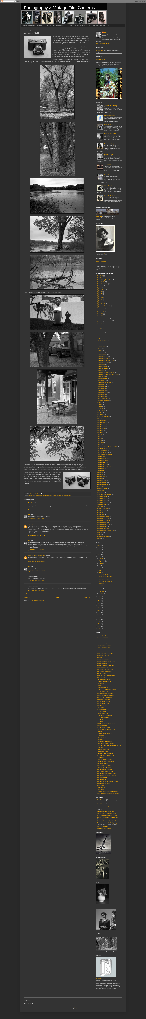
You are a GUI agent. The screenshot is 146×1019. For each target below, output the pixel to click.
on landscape (100, 735)
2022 (99, 554)
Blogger (76, 1008)
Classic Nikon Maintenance (104, 671)
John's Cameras (101, 705)
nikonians (99, 731)
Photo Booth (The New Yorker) (105, 743)
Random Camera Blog (103, 749)
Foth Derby (100, 332)
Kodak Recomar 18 (102, 378)
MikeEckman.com (102, 725)
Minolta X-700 (101, 428)
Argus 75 (99, 294)
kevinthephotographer (103, 709)
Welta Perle (100, 506)
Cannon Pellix (101, 312)
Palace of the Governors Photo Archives (107, 817)
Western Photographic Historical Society (108, 793)
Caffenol (99, 657)
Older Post (87, 597)
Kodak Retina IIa (101, 386)
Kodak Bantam (101, 352)
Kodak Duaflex (101, 364)
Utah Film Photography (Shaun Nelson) (107, 791)
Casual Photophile (102, 663)
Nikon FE (99, 440)
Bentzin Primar (101, 308)
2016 (99, 605)
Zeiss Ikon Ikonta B (102, 526)
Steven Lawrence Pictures (104, 765)
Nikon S (99, 444)
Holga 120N (100, 338)
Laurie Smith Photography (104, 717)
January (101, 593)
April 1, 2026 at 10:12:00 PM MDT (37, 580)
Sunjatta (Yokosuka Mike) (104, 767)
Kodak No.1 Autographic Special (105, 372)
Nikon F (99, 436)
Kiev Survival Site (101, 711)
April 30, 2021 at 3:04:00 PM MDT (37, 549)
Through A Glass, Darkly (103, 783)
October (101, 558)
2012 (99, 614)
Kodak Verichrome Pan (110, 133)
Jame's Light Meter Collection (105, 693)
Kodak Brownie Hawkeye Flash (105, 360)
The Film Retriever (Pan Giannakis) (106, 773)
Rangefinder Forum (102, 751)
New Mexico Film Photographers (106, 729)
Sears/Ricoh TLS (101, 490)
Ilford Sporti (100, 342)
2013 (99, 612)
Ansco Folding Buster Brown (104, 280)
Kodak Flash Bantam (102, 368)
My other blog (99, 50)
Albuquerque (31, 495)
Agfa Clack (100, 275)
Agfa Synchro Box (102, 278)
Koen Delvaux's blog (102, 713)
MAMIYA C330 (101, 410)
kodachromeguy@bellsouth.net (37, 555)
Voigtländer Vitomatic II (103, 502)
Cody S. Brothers (101, 673)
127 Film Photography (103, 637)
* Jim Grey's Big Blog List (104, 635)
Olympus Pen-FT (101, 462)
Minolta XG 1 (100, 430)
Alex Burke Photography (103, 643)
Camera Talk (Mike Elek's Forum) (106, 661)
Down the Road (101, 677)
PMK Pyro (45, 495)
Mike (29, 514)
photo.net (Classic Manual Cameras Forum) (109, 745)
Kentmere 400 (38, 495)
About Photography (101, 261)
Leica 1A (99, 402)
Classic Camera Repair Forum (105, 669)
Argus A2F (100, 298)
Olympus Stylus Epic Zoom (104, 466)
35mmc (99, 641)
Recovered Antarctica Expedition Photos (108, 820)
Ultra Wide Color (103, 586)
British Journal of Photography (105, 653)
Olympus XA (100, 468)
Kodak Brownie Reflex (103, 362)
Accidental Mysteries (102, 808)
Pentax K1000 (101, 476)
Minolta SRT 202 (101, 426)
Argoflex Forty (101, 290)
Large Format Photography (104, 715)
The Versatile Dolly (109, 143)
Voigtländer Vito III (67, 495)
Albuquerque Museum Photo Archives (107, 815)
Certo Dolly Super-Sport (103, 318)
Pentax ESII (100, 472)
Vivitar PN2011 (101, 492)
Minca (98, 418)
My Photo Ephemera (102, 826)
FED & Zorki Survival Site (104, 679)
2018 (99, 601)
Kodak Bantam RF (102, 354)
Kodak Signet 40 (108, 185)
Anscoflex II (100, 286)
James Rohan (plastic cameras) (105, 695)
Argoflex (99, 288)
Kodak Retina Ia (101, 390)
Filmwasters (100, 683)
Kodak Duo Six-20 (102, 366)
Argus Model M (101, 304)
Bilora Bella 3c (101, 310)
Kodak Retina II (101, 384)
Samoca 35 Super (102, 488)
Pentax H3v (100, 474)
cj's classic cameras (102, 667)
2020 (99, 596)
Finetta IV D (100, 330)
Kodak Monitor (101, 370)
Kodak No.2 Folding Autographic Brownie (108, 374)
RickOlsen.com (101, 757)
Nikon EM (99, 434)
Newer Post (27, 597)
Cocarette (99, 322)
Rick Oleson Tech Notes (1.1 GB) (106, 755)
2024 (99, 549)
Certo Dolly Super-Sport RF (104, 320)
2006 (99, 628)
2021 (99, 556)
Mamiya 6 (99, 412)
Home (57, 597)
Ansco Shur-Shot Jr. (102, 284)
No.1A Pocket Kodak (102, 452)
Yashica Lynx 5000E (102, 508)
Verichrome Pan (108, 154)
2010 (99, 619)
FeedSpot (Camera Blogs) (104, 681)
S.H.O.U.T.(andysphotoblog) (104, 759)
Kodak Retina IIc (101, 388)
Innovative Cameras (102, 691)
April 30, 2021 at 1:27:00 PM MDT (37, 509)
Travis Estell (100, 785)
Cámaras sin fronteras (103, 659)
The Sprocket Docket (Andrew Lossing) (107, 781)
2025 (99, 547)
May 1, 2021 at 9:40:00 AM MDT (36, 571)
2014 (99, 610)
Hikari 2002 (100, 336)
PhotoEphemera (101, 800)
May (100, 570)
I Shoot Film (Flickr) (102, 687)
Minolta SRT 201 (101, 424)
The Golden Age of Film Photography (107, 823)
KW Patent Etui (101, 346)
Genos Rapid (100, 334)
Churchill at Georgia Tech (104, 828)
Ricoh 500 (100, 486)
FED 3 (99, 326)
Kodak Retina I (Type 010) (104, 382)
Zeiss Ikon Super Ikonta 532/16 (105, 530)
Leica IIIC (99, 404)
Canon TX (100, 316)
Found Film (100, 804)
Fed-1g (99, 328)
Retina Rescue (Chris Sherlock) (105, 753)
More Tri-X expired (104, 579)
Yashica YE (100, 512)
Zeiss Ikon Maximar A (103, 528)
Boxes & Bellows (101, 651)
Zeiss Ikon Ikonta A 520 (103, 524)
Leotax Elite (100, 408)
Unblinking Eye (101, 787)
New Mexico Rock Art (101, 936)
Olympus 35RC (101, 456)
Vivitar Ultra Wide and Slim (104, 494)
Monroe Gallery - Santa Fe (104, 727)
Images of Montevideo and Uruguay (106, 689)
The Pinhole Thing (102, 779)
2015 (99, 607)
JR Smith (30, 503)
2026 (99, 545)
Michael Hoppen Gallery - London (106, 723)
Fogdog (99, 685)
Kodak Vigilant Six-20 (102, 398)
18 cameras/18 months (103, 639)
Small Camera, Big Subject (106, 576)
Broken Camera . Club (103, 655)
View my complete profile (102, 43)
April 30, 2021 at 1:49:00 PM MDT (37, 518)
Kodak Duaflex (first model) (111, 195)
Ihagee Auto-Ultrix (102, 340)
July (100, 565)
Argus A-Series (101, 296)
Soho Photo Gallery (102, 763)
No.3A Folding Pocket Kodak (104, 454)
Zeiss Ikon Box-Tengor (103, 516)
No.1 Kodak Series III (102, 448)
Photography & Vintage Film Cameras (59, 7)
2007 (99, 626)
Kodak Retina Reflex (102, 392)
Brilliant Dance (100, 59)
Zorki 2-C (99, 532)
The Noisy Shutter (102, 777)
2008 (99, 624)
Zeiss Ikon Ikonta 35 (102, 522)
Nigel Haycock (32, 524)
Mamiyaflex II (100, 414)
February (101, 591)
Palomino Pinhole (101, 737)
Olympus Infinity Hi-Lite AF (104, 458)
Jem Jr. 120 (100, 344)
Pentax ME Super (102, 480)
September (102, 561)
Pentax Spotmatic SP (102, 484)
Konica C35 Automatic (103, 400)
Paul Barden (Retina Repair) (104, 741)
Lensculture (100, 721)
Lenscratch (100, 719)
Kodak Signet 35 (108, 124)
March (101, 588)
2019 (99, 598)
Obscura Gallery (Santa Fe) (104, 733)
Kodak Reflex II (101, 380)
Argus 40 (99, 292)
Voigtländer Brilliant (102, 496)
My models (98, 978)
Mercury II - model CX (103, 416)
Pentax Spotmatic (102, 482)
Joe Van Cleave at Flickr (103, 701)
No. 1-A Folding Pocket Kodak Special (107, 446)
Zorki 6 (99, 534)
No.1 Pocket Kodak (102, 450)
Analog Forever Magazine (104, 645)
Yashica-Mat (100, 514)
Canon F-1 (100, 314)
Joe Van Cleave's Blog (103, 703)
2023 (99, 552)
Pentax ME (100, 478)
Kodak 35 (99, 350)
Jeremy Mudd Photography (104, 697)
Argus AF (99, 300)
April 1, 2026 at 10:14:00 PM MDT (37, 590)
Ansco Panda (100, 281)
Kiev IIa (99, 348)
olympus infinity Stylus (103, 536)
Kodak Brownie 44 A (102, 356)
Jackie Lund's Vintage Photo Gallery (106, 813)
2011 (99, 617)
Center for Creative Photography (106, 665)
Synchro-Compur (52, 495)
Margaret (101, 583)
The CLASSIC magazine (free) (105, 771)
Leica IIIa (99, 406)
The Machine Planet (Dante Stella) (106, 775)
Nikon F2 (99, 438)
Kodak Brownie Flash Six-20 (104, 358)
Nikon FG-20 (100, 442)
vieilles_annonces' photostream (105, 811)
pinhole (99, 538)
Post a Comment (30, 594)
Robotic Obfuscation (109, 115)
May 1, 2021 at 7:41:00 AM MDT (36, 561)
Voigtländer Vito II (102, 498)
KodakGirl (99, 802)
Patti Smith (100, 739)
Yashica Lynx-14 (101, 510)
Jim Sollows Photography (104, 699)
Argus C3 (99, 302)
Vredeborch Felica (102, 504)
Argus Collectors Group (103, 647)
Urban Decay (100, 789)
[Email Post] (41, 493)
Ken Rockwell (100, 707)
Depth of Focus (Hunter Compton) (106, 675)
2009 (99, 621)
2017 (99, 603)
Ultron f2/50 (60, 495)
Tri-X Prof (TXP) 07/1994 (105, 581)
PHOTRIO (100, 747)
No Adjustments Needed (110, 105)
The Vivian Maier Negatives (104, 806)
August (101, 563)
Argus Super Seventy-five (104, 306)
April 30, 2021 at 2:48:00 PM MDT (37, 535)
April (100, 572)
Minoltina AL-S (101, 432)
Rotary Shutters (108, 175)
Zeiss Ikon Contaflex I (103, 518)
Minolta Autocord (101, 420)
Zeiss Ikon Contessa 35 (103, 520)
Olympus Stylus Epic (102, 464)
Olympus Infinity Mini (102, 460)
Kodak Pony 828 (101, 376)
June (100, 568)
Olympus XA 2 (101, 470)
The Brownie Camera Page (104, 769)
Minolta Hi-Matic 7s (102, 422)
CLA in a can (107, 164)
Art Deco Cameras (102, 649)
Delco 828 (100, 324)
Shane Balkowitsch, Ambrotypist (105, 761)
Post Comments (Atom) (37, 600)
